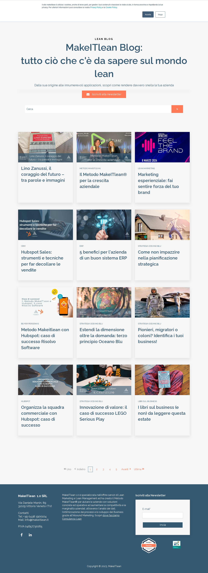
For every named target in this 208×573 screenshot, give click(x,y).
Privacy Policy (96, 7)
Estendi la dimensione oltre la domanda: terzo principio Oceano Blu (103, 335)
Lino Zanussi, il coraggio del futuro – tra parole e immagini (43, 174)
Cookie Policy (111, 7)
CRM (23, 246)
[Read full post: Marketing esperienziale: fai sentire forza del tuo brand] (162, 147)
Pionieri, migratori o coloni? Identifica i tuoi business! (160, 335)
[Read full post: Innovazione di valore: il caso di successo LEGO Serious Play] (104, 380)
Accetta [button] (148, 14)
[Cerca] (177, 109)
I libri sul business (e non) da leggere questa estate (161, 413)
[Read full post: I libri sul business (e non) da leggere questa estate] (162, 380)
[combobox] (98, 109)
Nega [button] (160, 14)
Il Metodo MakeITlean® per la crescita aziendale (103, 180)
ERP (81, 246)
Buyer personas (30, 323)
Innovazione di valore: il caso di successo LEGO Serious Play (103, 413)
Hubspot (25, 401)
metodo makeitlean (90, 168)
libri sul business (147, 401)
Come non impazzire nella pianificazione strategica (159, 258)
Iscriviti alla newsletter (107, 94)
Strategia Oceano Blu (149, 246)
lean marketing (146, 168)
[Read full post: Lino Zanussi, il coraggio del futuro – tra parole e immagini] (45, 147)
